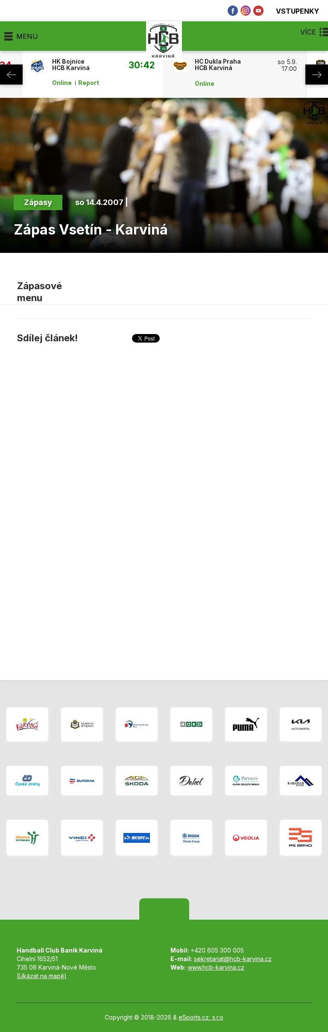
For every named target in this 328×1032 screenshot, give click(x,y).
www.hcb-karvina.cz (215, 967)
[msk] (137, 724)
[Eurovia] (82, 781)
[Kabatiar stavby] (301, 781)
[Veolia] (246, 838)
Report (88, 83)
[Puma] (246, 724)
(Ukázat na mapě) (42, 975)
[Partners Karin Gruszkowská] (246, 781)
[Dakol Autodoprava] (191, 781)
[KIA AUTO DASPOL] (301, 724)
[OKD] (191, 724)
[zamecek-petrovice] (82, 724)
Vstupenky (297, 11)
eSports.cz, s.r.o (201, 1017)
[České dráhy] (27, 781)
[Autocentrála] (137, 781)
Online (62, 83)
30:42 (141, 65)
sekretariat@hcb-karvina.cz (233, 958)
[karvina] (27, 724)
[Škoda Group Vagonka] (191, 838)
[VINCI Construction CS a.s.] (82, 838)
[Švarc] (137, 838)
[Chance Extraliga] (27, 838)
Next (316, 74)
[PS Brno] (301, 838)
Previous (11, 74)
